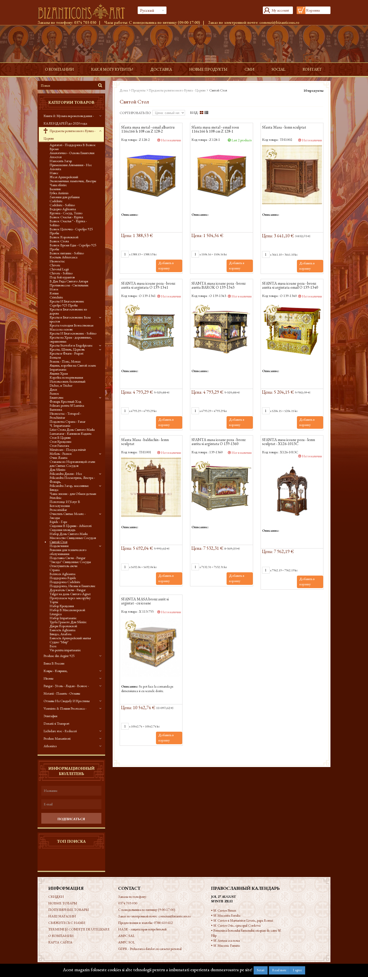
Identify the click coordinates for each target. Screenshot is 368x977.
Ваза (53, 646)
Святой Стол (58, 542)
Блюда (54, 490)
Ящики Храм (59, 373)
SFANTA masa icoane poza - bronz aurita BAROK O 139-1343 (219, 285)
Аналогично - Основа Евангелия (72, 153)
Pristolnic (56, 498)
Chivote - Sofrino (61, 273)
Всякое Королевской (64, 237)
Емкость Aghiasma (62, 630)
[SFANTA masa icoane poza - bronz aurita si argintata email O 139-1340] (292, 331)
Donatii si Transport (56, 723)
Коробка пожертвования (66, 377)
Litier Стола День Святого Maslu (72, 429)
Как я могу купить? (112, 69)
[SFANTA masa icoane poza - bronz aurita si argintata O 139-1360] (221, 487)
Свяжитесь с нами (66, 922)
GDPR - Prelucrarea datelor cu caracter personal (149, 948)
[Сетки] (201, 113)
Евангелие (57, 397)
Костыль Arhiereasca (63, 257)
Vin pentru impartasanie (65, 650)
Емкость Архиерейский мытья (70, 638)
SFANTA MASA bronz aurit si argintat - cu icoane (145, 601)
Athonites (50, 746)
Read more (279, 970)
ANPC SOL (126, 942)
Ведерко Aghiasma (63, 209)
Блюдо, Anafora (60, 634)
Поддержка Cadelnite (65, 582)
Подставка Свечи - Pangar (67, 558)
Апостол (56, 157)
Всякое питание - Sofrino (67, 253)
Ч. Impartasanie (60, 425)
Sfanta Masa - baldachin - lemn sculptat (145, 442)
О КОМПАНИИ (59, 69)
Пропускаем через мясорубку (70, 598)
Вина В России (54, 663)
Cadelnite (56, 201)
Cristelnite (56, 297)
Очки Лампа (58, 458)
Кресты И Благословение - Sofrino (73, 333)
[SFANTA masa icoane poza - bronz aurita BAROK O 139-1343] (221, 331)
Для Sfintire (58, 470)
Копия (54, 293)
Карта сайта (60, 942)
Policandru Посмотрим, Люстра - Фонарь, (72, 480)
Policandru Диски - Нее (66, 474)
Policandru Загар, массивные (69, 486)
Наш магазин (62, 916)
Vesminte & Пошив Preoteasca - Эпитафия (65, 712)
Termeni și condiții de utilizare (79, 929)
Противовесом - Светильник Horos (69, 287)
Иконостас (57, 261)
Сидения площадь (62, 530)
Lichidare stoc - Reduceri (60, 731)
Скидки (56, 896)
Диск (53, 389)
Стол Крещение (61, 442)
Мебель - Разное (61, 454)
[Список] (206, 113)
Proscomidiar (58, 510)
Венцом (55, 357)
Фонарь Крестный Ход (65, 401)
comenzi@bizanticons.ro (279, 22)
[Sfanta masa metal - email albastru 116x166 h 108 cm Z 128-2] (151, 175)
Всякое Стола (59, 241)
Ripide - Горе (58, 522)
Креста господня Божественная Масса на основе (71, 327)
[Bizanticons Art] (84, 11)
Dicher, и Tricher (61, 385)
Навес (54, 173)
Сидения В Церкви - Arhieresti (71, 526)
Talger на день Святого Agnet (70, 594)
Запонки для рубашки (65, 197)
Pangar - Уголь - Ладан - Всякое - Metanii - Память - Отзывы (66, 690)
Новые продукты (208, 69)
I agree (297, 970)
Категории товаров (71, 102)
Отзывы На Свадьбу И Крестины (67, 701)
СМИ (249, 69)
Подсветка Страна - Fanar (67, 421)
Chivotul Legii (59, 269)
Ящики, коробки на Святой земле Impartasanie (73, 367)
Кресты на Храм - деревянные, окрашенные (71, 339)
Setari (260, 970)
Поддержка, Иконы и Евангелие (72, 586)
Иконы (48, 678)
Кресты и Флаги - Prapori (66, 353)
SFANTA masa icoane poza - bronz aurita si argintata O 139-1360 (219, 442)
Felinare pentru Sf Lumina (67, 405)
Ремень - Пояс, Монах (65, 361)
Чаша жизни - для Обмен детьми (73, 494)
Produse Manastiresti (57, 738)
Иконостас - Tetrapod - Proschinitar (65, 415)
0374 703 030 (85, 22)
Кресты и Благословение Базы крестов (70, 319)
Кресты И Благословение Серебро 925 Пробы (67, 303)
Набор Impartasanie (63, 618)
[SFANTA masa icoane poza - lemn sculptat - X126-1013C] (292, 491)
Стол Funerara (59, 446)
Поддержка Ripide (63, 578)
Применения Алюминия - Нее (71, 165)
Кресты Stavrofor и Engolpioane (71, 345)
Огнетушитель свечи (63, 566)
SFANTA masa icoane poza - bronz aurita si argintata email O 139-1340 (290, 285)
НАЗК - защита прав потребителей (142, 929)
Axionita (55, 169)
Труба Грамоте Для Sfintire (68, 622)
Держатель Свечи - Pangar (68, 590)
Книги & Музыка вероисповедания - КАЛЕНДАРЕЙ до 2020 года (69, 120)
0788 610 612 (163, 922)
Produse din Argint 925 (59, 656)
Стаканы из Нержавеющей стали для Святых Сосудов (72, 464)
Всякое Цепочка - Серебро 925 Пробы (71, 231)
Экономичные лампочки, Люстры (73, 181)
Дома (124, 90)
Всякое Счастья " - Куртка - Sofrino (68, 223)
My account (280, 10)
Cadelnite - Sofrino (62, 205)
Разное (54, 393)
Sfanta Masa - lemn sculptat (284, 127)
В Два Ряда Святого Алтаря (69, 281)
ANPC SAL (126, 935)
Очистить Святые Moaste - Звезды (68, 516)
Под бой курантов (62, 277)
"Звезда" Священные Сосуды (70, 562)
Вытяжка (56, 409)
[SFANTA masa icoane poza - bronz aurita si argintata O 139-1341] (151, 331)
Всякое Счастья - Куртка (66, 217)
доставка (161, 69)
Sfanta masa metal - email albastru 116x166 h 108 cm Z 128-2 (147, 129)
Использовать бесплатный (67, 381)
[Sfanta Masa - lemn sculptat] (292, 175)
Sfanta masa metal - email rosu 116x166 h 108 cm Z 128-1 (215, 129)
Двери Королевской (63, 626)
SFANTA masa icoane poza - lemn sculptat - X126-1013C (288, 442)
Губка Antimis (59, 193)
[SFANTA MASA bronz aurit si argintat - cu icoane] (151, 647)
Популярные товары (68, 909)
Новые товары (62, 903)
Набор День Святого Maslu (69, 534)
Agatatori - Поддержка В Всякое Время (73, 147)
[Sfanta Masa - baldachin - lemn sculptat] (151, 487)
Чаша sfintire (58, 185)
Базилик (55, 189)
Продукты (138, 90)
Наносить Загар (61, 161)
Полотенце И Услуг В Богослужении (65, 504)
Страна (55, 570)
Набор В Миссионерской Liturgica (67, 612)
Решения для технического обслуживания (68, 552)
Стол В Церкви (60, 438)
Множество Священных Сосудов (73, 538)
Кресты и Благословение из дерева (68, 311)
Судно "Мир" (59, 642)
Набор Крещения (62, 606)
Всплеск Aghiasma (62, 574)
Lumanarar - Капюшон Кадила (70, 433)
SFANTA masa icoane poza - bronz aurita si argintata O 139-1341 (148, 285)
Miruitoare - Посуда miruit (68, 450)
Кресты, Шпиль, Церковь (67, 349)
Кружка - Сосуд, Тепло (66, 213)
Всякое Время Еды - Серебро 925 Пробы (73, 247)
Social (278, 69)
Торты (54, 602)
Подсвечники (59, 546)
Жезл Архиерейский (64, 177)
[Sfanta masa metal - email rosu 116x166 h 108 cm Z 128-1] (221, 175)
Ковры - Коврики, (56, 671)
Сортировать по (135, 113)
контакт (312, 69)
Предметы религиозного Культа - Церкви (69, 135)
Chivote (55, 265)
